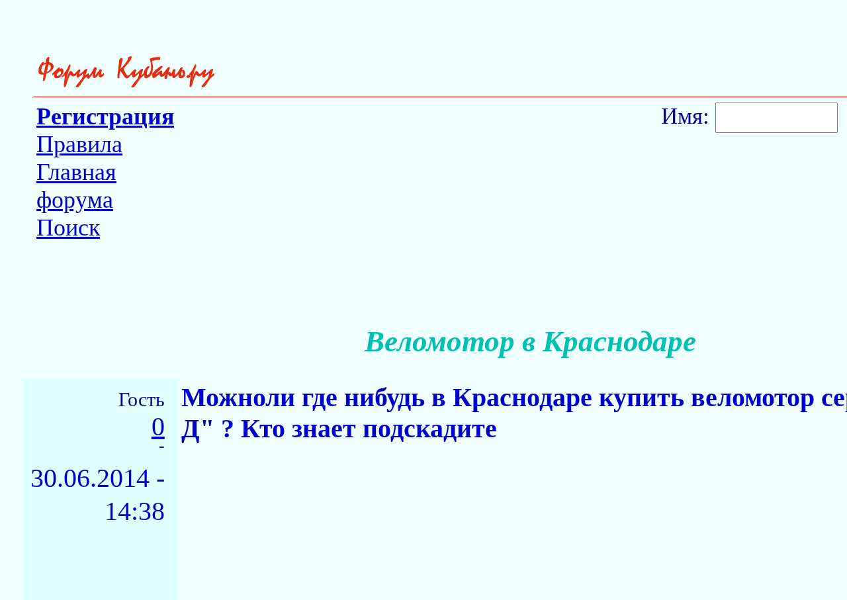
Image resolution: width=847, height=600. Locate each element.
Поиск (68, 227)
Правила (79, 144)
